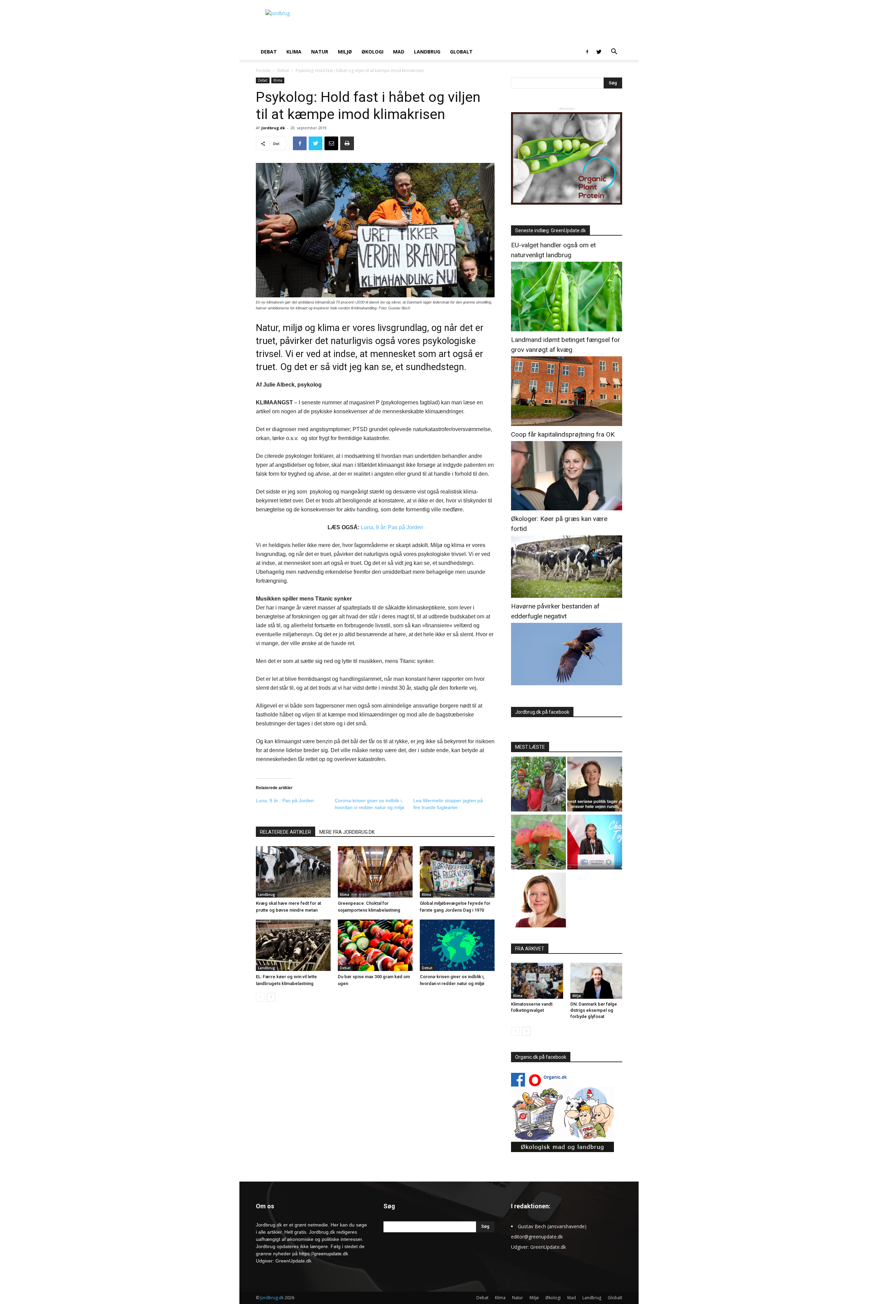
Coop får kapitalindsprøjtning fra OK (563, 434)
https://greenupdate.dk (323, 1253)
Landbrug (427, 51)
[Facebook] (587, 52)
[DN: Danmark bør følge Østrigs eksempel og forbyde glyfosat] (596, 980)
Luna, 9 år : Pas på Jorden (285, 800)
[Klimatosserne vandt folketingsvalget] (537, 980)
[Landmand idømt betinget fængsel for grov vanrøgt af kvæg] (566, 424)
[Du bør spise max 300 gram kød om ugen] (375, 945)
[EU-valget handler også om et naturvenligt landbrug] (566, 329)
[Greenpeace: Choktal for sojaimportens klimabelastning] (375, 872)
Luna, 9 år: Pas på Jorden (392, 527)
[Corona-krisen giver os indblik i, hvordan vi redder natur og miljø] (457, 945)
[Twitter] (599, 52)
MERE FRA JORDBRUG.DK (347, 832)
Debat (269, 51)
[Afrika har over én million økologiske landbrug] (538, 785)
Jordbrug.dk (273, 127)
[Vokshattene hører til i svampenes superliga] (538, 843)
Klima (293, 51)
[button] (614, 52)
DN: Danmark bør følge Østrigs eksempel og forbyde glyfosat (593, 1010)
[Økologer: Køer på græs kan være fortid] (566, 596)
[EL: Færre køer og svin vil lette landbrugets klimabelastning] (293, 945)
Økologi (372, 51)
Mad (398, 51)
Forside (263, 70)
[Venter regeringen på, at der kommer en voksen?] (538, 901)
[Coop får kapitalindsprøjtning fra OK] (566, 508)
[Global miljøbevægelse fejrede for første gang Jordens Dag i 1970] (457, 872)
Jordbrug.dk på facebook (542, 712)
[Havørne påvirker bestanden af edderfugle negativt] (566, 683)
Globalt (461, 51)
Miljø (345, 51)
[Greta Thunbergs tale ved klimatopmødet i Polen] (594, 843)
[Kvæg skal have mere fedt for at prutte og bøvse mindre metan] (293, 872)
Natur (319, 51)
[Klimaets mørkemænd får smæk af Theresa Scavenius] (594, 785)
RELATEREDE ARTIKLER (285, 832)
